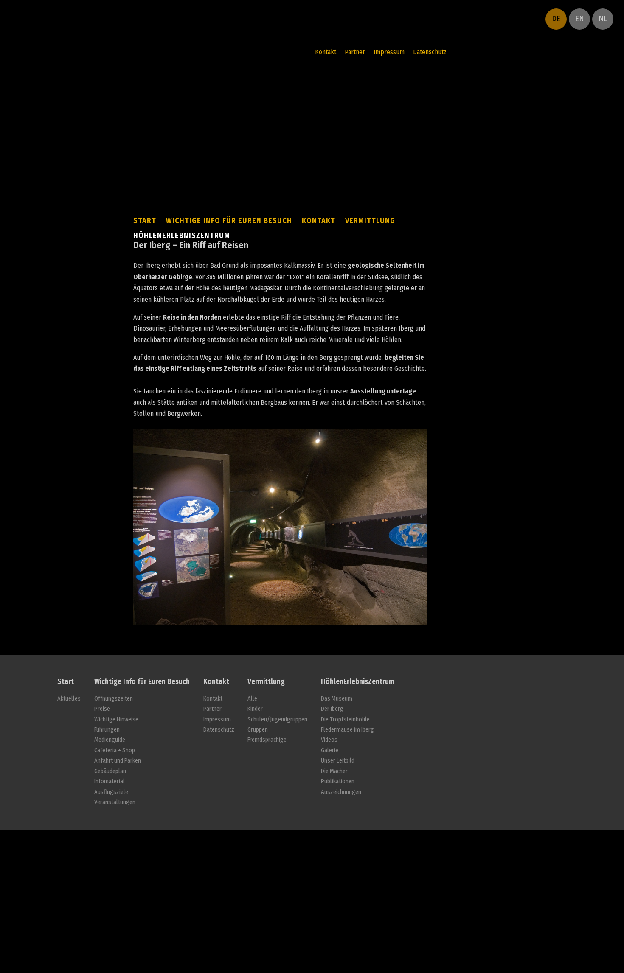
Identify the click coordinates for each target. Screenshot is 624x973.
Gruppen (257, 729)
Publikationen (337, 781)
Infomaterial (109, 781)
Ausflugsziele (111, 792)
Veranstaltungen (114, 802)
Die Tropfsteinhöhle (345, 719)
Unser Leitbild (337, 760)
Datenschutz (430, 52)
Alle (252, 698)
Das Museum (336, 698)
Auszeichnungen (341, 792)
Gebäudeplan (110, 771)
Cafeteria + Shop (114, 750)
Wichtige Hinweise (116, 719)
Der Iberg (332, 708)
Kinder (255, 708)
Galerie (329, 750)
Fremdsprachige (267, 739)
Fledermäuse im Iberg (347, 729)
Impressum (389, 52)
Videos (329, 739)
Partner (355, 52)
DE (556, 18)
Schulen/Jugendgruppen (277, 719)
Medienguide (109, 739)
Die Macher (334, 771)
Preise (102, 708)
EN (579, 18)
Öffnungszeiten (113, 698)
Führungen (107, 729)
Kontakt (325, 52)
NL (603, 18)
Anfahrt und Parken (117, 760)
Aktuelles (69, 698)
